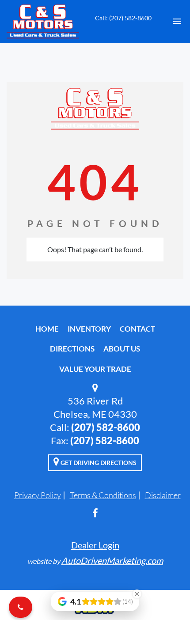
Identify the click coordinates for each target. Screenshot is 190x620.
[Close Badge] (137, 594)
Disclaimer (163, 495)
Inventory (89, 328)
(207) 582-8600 (105, 427)
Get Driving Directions (98, 462)
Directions (72, 348)
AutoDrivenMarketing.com (112, 560)
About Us (121, 348)
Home (47, 328)
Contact (137, 328)
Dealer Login (95, 545)
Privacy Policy (37, 495)
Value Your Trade (95, 369)
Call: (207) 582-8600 (123, 18)
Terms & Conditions (103, 495)
